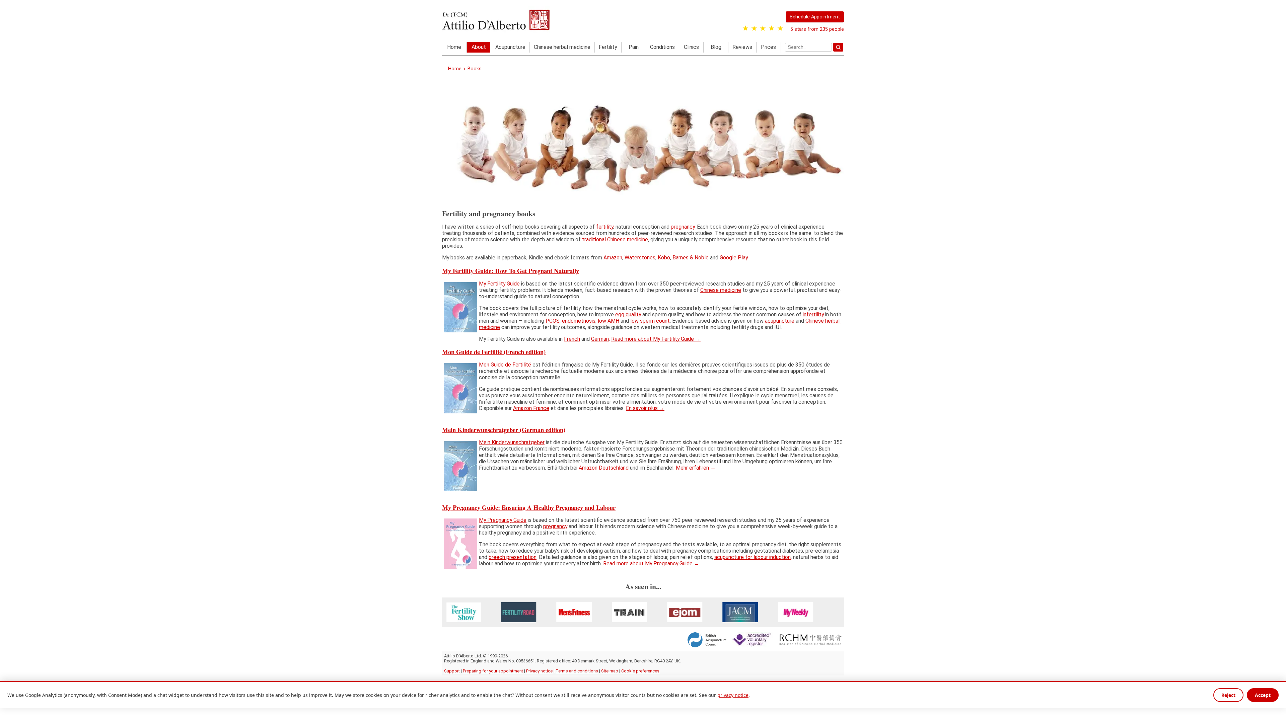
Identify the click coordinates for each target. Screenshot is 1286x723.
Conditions (662, 47)
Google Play (733, 257)
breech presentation (513, 557)
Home (454, 47)
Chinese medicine (720, 290)
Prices (768, 47)
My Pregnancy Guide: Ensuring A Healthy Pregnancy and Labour (529, 506)
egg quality (628, 314)
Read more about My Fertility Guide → (656, 338)
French (572, 338)
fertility (604, 227)
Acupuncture (510, 47)
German (600, 338)
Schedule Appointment (815, 17)
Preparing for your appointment (493, 670)
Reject (1228, 695)
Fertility (608, 47)
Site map (609, 670)
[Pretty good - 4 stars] (771, 28)
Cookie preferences (640, 670)
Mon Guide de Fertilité (505, 365)
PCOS (553, 320)
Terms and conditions (577, 670)
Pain (634, 47)
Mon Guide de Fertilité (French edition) (494, 351)
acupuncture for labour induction (752, 557)
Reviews (742, 47)
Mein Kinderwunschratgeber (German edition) (503, 429)
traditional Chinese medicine (615, 239)
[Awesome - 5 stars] (780, 28)
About (479, 47)
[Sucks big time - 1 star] (745, 28)
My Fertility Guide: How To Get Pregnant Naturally (510, 270)
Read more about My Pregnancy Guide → (651, 563)
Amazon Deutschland (604, 468)
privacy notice (732, 695)
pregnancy (683, 227)
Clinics (691, 47)
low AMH (608, 320)
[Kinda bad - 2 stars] (754, 28)
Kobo (664, 257)
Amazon (612, 257)
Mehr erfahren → (696, 468)
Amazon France (531, 408)
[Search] (838, 47)
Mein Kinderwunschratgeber (512, 442)
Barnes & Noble (690, 257)
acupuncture (779, 320)
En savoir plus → (645, 408)
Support (452, 670)
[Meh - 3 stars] (763, 28)
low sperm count (650, 320)
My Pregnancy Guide (502, 520)
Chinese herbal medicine (562, 47)
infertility (813, 314)
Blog (716, 47)
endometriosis (578, 320)
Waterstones (640, 257)
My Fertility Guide (499, 283)
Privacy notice (539, 670)
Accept (1263, 695)
